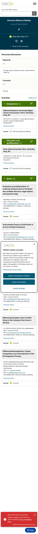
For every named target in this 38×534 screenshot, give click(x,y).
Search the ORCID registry (9, 9)
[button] (32, 98)
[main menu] (34, 4)
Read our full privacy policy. (12, 269)
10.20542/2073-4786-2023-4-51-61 (18, 299)
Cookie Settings (19, 288)
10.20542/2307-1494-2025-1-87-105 (19, 204)
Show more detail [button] (8, 126)
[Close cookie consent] (34, 244)
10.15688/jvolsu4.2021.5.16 (16, 373)
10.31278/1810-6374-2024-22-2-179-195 (20, 237)
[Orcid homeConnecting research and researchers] (7, 4)
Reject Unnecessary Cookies (19, 276)
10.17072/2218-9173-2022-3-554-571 (19, 333)
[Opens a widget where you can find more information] (30, 530)
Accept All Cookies (19, 282)
